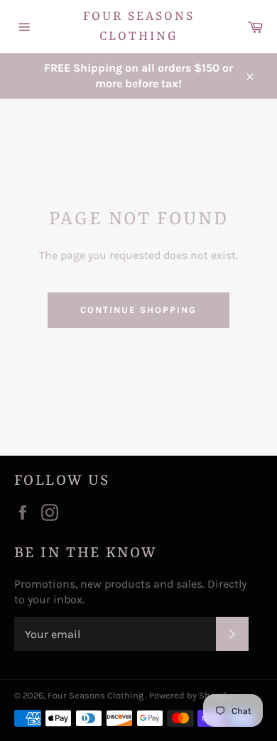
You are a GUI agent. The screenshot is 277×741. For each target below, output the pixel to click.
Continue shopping (138, 309)
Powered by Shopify (189, 695)
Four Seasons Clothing (139, 26)
